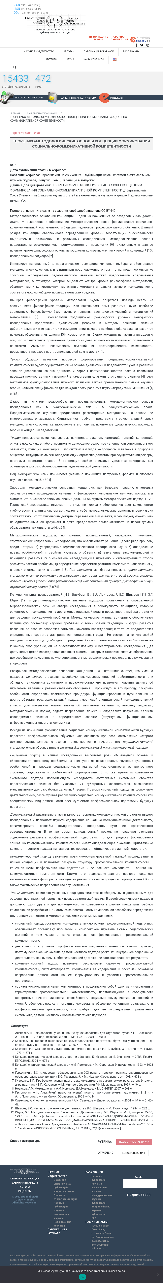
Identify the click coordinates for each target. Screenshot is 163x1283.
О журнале (60, 1180)
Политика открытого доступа (65, 1197)
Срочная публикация (119, 38)
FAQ (93, 1218)
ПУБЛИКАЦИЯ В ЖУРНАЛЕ (99, 51)
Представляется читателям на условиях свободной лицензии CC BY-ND (62, 211)
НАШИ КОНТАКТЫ (93, 59)
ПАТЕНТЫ (51, 59)
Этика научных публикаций (62, 1185)
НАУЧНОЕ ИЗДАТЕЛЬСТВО (39, 51)
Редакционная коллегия (62, 1224)
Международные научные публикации (102, 1199)
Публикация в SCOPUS (98, 38)
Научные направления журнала (61, 1214)
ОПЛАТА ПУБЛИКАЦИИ (29, 97)
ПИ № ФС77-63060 (64, 29)
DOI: (16, 12)
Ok (82, 1277)
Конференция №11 (133, 1153)
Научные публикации (61, 1204)
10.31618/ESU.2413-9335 (34, 12)
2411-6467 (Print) (30, 5)
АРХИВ (70, 59)
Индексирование (64, 1191)
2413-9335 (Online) (31, 9)
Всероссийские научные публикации (100, 1210)
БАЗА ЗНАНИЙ (131, 51)
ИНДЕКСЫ (116, 97)
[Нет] (158, 1274)
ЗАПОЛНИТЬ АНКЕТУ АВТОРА (78, 97)
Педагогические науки (25, 133)
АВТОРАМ (69, 51)
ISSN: (17, 5)
